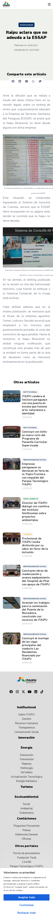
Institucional (26, 24)
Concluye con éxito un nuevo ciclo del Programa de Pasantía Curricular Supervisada (34, 438)
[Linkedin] (36, 692)
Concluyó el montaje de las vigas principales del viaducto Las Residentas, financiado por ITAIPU (35, 649)
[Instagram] (17, 692)
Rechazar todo (26, 913)
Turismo (27, 534)
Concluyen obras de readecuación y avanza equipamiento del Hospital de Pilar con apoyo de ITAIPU (36, 577)
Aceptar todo (26, 897)
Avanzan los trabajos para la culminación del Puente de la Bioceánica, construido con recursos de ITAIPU (36, 611)
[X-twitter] (23, 692)
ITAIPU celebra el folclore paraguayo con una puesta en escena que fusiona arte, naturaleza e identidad (34, 405)
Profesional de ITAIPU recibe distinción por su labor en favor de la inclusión (35, 545)
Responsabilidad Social (34, 460)
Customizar (26, 905)
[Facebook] (11, 692)
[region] (26, 893)
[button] (49, 4)
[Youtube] (30, 692)
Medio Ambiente (30, 499)
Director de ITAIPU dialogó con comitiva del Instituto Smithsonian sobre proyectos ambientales (35, 511)
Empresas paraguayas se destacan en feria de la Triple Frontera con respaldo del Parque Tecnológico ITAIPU (35, 474)
